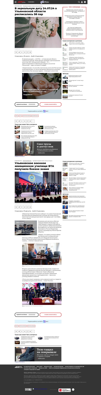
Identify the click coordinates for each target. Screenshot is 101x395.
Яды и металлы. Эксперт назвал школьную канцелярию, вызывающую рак (76, 189)
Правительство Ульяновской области (23, 203)
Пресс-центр (39, 366)
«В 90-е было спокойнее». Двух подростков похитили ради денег (77, 43)
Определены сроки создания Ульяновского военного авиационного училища (28, 338)
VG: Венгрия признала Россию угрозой (76, 96)
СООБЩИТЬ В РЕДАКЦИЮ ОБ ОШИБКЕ (32, 369)
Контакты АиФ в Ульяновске (30, 368)
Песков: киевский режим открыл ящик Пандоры (76, 211)
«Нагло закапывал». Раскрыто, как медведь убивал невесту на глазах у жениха (77, 63)
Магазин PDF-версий (58, 366)
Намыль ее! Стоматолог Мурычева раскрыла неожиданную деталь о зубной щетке (77, 68)
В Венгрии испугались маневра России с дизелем (76, 86)
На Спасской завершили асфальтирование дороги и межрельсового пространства (74, 29)
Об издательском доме (29, 366)
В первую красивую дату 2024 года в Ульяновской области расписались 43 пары (51, 132)
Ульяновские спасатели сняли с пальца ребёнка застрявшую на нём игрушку (74, 23)
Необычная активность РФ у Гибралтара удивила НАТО (75, 76)
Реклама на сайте (43, 368)
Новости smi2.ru (20, 156)
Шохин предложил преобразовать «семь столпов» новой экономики (77, 206)
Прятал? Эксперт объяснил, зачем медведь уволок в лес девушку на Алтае (77, 49)
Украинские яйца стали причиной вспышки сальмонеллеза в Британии (77, 197)
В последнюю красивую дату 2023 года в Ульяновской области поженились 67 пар (29, 137)
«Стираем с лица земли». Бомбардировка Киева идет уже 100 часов (77, 202)
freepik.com (17, 48)
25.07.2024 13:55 (18, 6)
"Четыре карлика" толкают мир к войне (76, 81)
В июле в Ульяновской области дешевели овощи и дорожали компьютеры (74, 35)
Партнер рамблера (53, 389)
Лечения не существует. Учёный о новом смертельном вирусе (76, 164)
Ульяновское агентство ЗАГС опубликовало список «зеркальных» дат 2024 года (28, 132)
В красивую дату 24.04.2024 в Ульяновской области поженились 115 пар (40, 90)
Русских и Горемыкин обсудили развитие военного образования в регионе (29, 342)
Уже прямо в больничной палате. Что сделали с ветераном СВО (77, 216)
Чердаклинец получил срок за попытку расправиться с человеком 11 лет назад (74, 11)
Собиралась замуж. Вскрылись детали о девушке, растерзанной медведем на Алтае (76, 58)
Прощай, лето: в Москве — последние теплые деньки (75, 91)
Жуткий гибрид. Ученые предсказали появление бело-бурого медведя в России (77, 179)
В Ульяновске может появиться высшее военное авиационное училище (51, 338)
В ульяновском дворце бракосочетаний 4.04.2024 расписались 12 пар (50, 127)
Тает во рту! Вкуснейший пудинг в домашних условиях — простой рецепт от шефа (77, 174)
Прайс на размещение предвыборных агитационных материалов (64, 368)
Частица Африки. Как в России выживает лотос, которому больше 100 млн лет (77, 53)
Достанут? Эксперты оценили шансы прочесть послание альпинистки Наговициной (77, 184)
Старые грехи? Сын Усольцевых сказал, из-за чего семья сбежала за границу (77, 169)
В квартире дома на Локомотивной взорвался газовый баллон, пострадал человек (74, 17)
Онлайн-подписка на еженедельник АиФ (74, 366)
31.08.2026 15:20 (18, 160)
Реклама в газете (48, 366)
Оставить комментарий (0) (50, 104)
